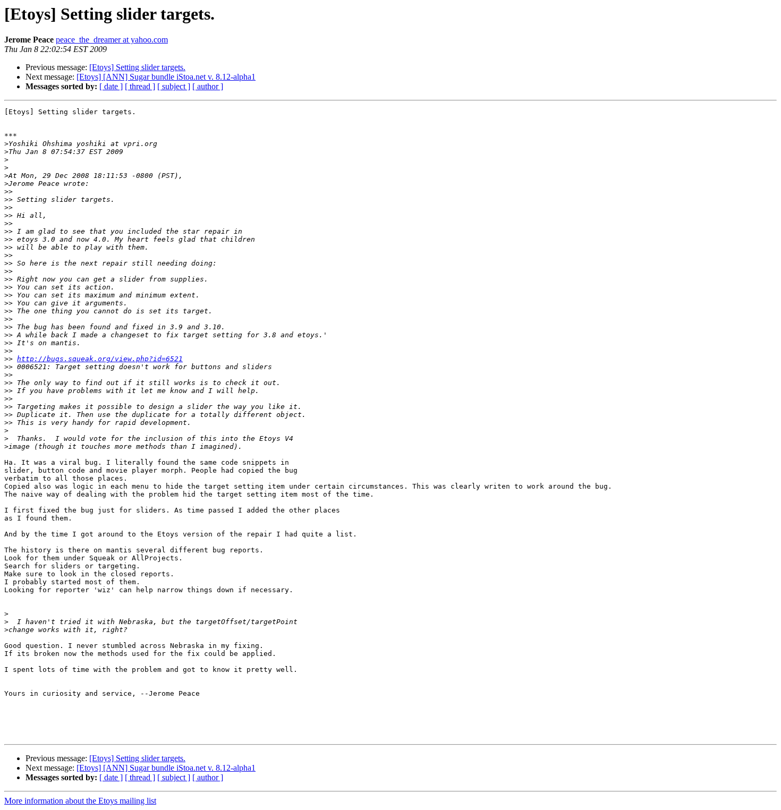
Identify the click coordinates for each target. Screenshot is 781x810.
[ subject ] (173, 86)
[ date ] (111, 86)
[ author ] (207, 86)
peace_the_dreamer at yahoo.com (112, 39)
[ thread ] (140, 86)
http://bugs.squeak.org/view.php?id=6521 (100, 359)
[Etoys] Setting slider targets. (137, 67)
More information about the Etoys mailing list (80, 800)
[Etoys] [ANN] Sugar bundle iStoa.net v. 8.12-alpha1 (166, 76)
